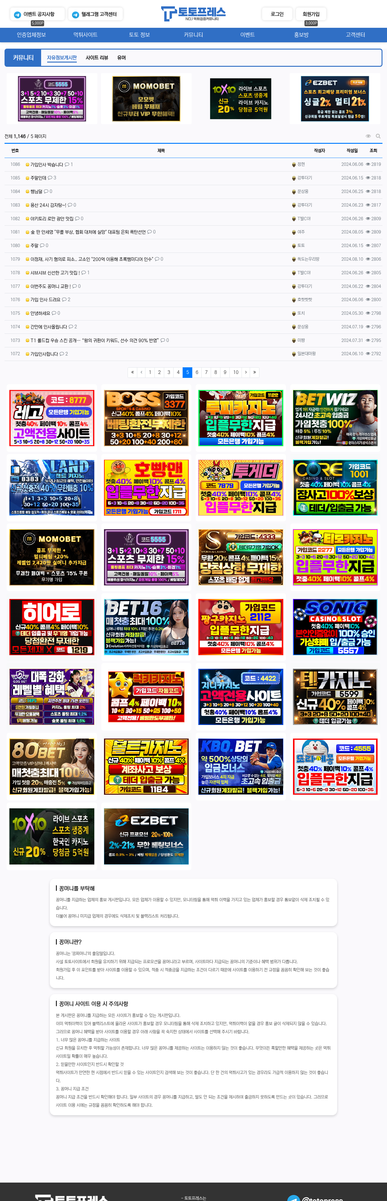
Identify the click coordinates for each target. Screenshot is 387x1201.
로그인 (277, 14)
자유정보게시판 (62, 57)
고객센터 (99, 14)
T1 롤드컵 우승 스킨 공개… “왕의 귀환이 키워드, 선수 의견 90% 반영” (94, 340)
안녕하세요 (39, 313)
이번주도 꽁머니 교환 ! (50, 286)
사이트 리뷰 (97, 57)
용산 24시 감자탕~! (47, 205)
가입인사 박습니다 (46, 164)
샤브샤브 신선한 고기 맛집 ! (54, 272)
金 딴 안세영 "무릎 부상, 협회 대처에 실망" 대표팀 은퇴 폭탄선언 (87, 232)
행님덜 (35, 191)
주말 (33, 245)
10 (236, 372)
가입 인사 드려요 (44, 299)
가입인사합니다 (43, 354)
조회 (373, 150)
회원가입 (311, 14)
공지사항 (39, 14)
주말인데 (37, 178)
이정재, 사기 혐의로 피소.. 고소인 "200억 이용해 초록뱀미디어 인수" (91, 259)
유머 (121, 57)
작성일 (352, 150)
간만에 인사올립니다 (48, 327)
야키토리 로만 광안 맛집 (51, 218)
